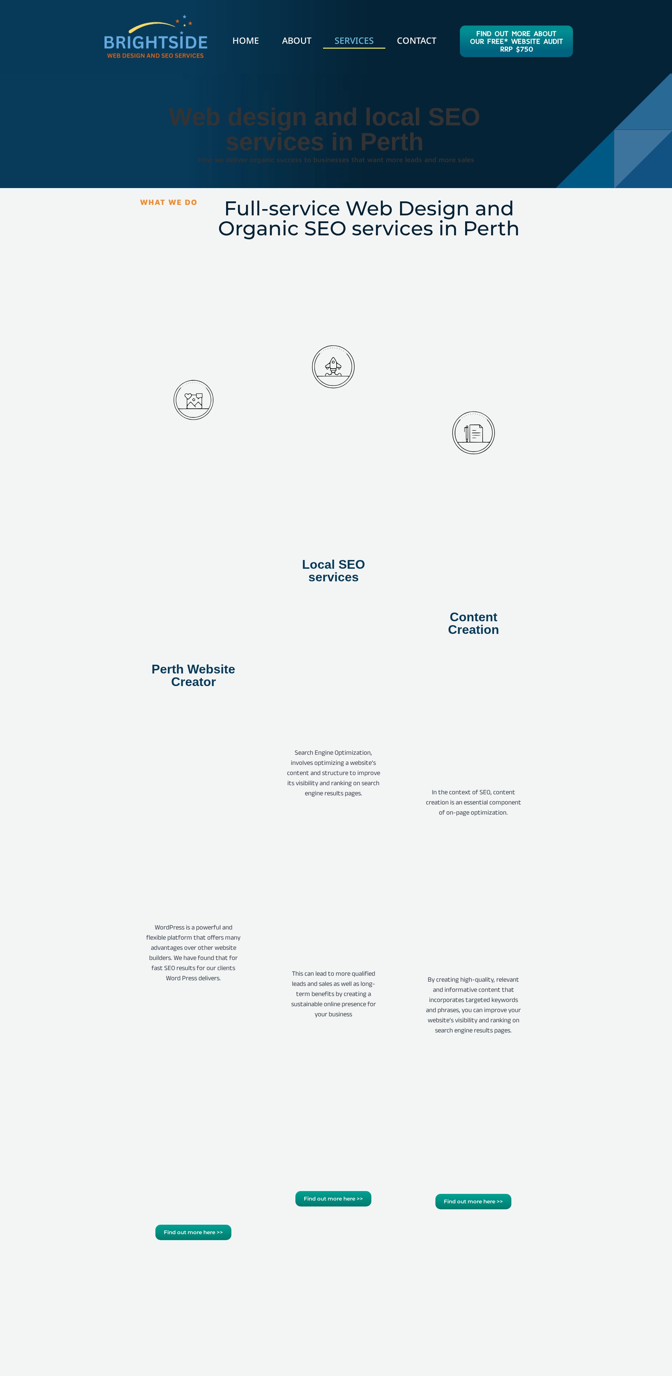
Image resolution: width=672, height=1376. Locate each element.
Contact (416, 40)
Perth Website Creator (193, 675)
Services (354, 40)
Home (245, 40)
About (297, 40)
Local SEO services (333, 570)
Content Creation (473, 623)
